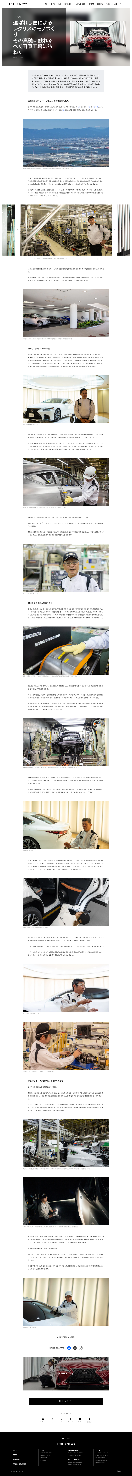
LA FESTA (43, 1460)
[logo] (18, 4)
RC (89, 107)
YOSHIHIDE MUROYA (102, 1453)
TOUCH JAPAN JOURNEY (75, 1453)
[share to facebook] (69, 1348)
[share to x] (75, 1348)
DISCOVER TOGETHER (75, 1462)
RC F (94, 107)
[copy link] (80, 1348)
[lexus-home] (17, 1471)
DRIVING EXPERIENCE (75, 1455)
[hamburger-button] (120, 4)
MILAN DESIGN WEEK (74, 1464)
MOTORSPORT (100, 1462)
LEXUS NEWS (66, 1444)
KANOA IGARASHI (101, 1460)
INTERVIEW (44, 1458)
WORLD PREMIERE (46, 1453)
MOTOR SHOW (45, 1455)
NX (63, 110)
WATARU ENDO (100, 1458)
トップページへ (67, 1401)
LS (79, 107)
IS (97, 107)
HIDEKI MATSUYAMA (102, 1455)
